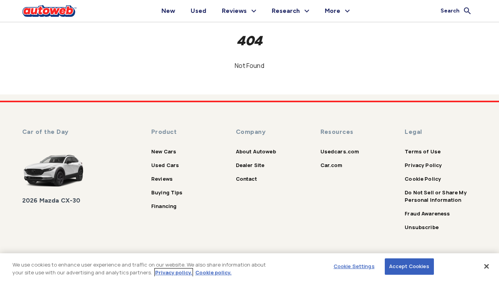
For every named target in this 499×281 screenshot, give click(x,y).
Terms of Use (423, 151)
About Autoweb (256, 151)
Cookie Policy (423, 178)
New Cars (163, 151)
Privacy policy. (173, 272)
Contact (246, 178)
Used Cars (165, 165)
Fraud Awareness (427, 213)
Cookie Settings (354, 266)
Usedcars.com (339, 151)
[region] (249, 267)
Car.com (331, 165)
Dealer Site (250, 165)
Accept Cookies (409, 266)
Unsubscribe (422, 227)
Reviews (162, 178)
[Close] (486, 266)
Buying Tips (167, 192)
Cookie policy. (213, 272)
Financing (164, 206)
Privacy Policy (423, 165)
